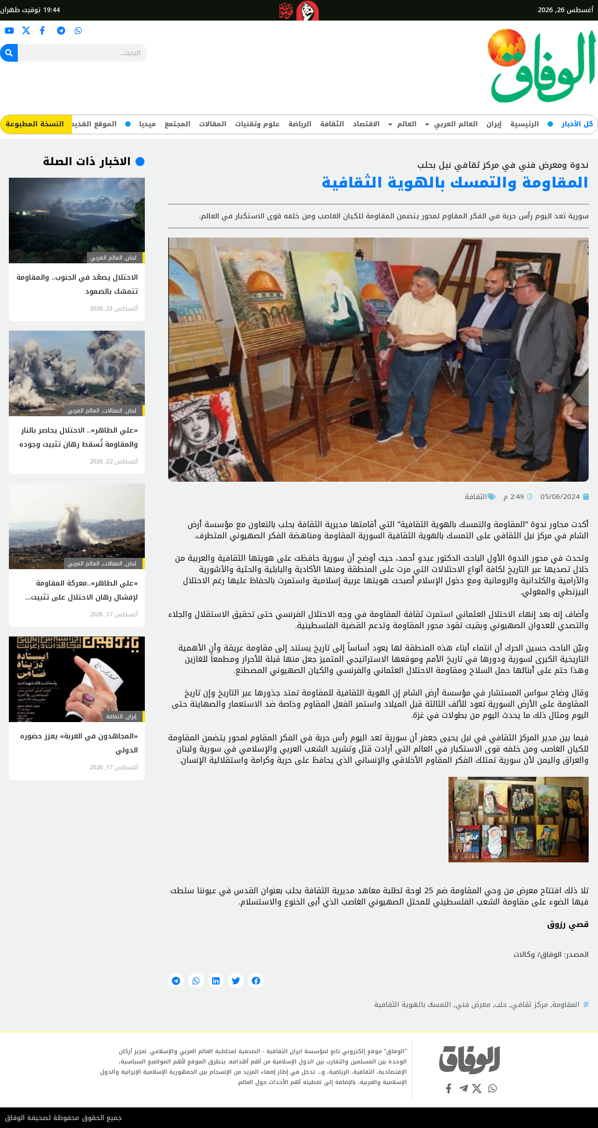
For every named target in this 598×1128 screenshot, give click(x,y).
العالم (407, 124)
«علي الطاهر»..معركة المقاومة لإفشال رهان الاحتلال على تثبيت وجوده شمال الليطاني (84, 597)
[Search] (9, 53)
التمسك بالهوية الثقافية (412, 1004)
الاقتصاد (366, 124)
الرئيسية (524, 124)
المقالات (213, 124)
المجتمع (177, 124)
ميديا (147, 124)
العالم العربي (456, 124)
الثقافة (332, 124)
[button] (256, 980)
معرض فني (473, 1004)
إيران (494, 124)
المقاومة (566, 1004)
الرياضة (300, 124)
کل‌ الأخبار (577, 124)
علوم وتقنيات (257, 124)
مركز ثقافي (529, 1004)
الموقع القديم (93, 124)
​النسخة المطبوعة (35, 124)
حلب (501, 1004)
